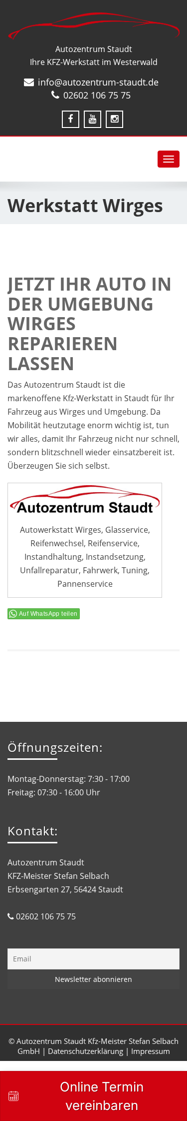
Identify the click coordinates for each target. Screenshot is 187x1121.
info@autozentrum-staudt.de (98, 82)
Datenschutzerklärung (85, 1051)
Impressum (150, 1051)
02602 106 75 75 (97, 95)
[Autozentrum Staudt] (93, 26)
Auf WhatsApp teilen (48, 613)
